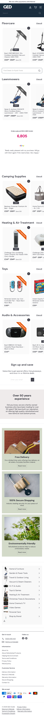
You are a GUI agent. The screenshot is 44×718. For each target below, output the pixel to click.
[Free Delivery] (22, 442)
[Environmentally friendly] (22, 528)
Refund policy (6, 664)
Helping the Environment (10, 656)
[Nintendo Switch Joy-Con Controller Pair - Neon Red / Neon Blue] (16, 290)
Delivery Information (8, 672)
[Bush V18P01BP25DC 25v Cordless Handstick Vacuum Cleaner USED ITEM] (16, 45)
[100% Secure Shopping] (22, 485)
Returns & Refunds (8, 675)
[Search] (40, 13)
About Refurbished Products (11, 653)
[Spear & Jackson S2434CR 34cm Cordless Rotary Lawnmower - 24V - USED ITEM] (16, 101)
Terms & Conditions (8, 711)
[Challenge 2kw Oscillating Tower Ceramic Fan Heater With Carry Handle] (16, 244)
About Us (5, 650)
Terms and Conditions (9, 658)
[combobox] (22, 13)
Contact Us (5, 682)
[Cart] (35, 7)
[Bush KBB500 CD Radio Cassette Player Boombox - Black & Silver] (16, 337)
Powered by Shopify (8, 713)
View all (39, 23)
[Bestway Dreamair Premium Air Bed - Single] (16, 197)
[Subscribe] (32, 380)
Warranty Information (9, 677)
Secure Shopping (7, 680)
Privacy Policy (6, 661)
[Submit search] (39, 71)
